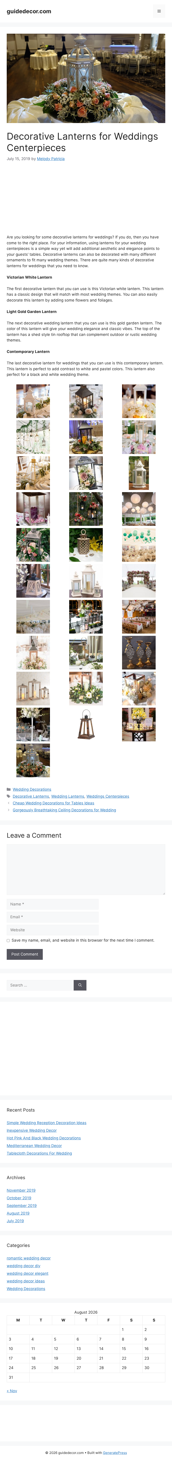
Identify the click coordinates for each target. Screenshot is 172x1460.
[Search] (80, 985)
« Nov (12, 1391)
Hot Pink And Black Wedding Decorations (44, 1138)
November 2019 (21, 1190)
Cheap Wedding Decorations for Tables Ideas (53, 803)
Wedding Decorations (32, 789)
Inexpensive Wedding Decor (32, 1130)
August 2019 (18, 1213)
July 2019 (15, 1221)
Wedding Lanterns (67, 796)
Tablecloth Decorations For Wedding (39, 1153)
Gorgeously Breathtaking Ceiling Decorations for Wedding (64, 810)
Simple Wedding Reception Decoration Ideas (46, 1123)
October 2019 (19, 1198)
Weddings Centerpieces (107, 796)
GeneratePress (115, 1453)
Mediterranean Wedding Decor (34, 1145)
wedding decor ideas (26, 1281)
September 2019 (22, 1205)
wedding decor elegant (27, 1273)
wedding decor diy (23, 1266)
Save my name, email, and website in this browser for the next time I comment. (83, 940)
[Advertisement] (86, 201)
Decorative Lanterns (31, 796)
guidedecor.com (29, 11)
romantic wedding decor (29, 1258)
